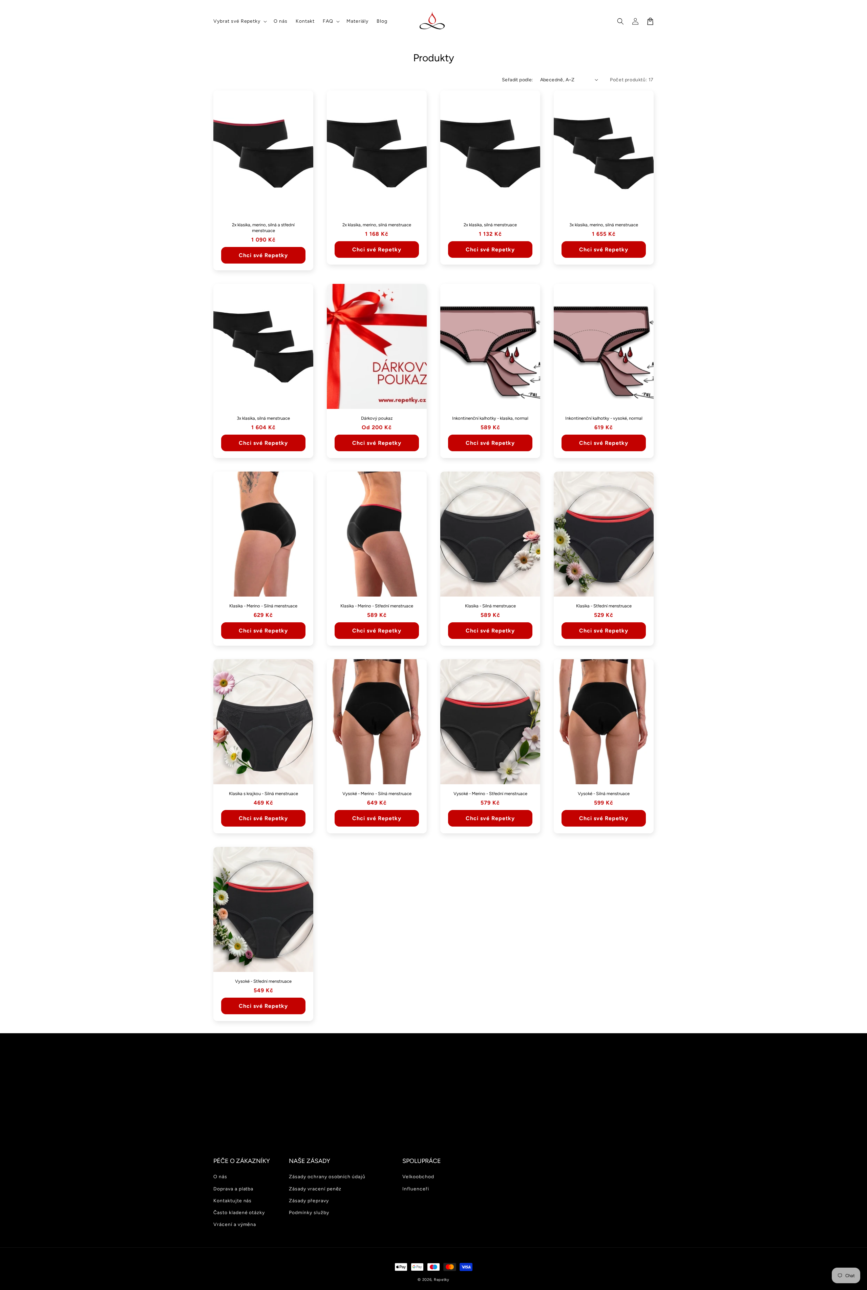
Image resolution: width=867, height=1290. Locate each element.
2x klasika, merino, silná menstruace (376, 224)
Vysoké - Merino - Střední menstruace (490, 793)
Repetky (441, 1279)
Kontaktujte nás (232, 1201)
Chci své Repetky (263, 255)
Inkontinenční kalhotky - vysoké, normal (603, 418)
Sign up (433, 1120)
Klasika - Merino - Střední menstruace (376, 605)
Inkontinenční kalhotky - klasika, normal (490, 418)
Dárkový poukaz (377, 418)
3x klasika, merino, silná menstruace (603, 224)
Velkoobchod (418, 1177)
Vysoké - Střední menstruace (263, 981)
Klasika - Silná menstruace (490, 605)
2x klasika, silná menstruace (490, 224)
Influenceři (415, 1189)
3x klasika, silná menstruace (263, 418)
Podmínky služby (309, 1212)
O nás (220, 1177)
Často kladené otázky (239, 1212)
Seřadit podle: (517, 80)
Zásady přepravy (309, 1201)
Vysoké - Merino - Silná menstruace (376, 793)
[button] (239, 21)
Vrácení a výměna (234, 1224)
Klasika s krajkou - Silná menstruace (263, 793)
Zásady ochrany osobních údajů (327, 1177)
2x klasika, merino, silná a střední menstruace (263, 227)
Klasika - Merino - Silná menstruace (263, 605)
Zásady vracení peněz (315, 1189)
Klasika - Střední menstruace (604, 605)
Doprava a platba (233, 1189)
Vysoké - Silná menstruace (604, 793)
